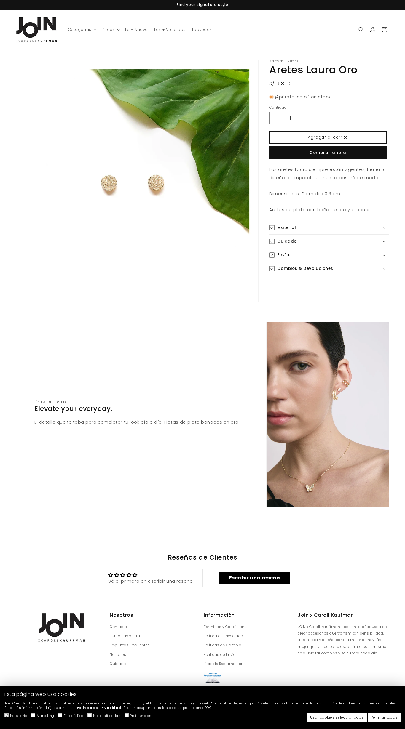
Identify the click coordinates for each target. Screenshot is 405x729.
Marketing (45, 715)
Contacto (118, 626)
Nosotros (118, 654)
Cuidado (118, 663)
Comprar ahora (328, 153)
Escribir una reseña (254, 577)
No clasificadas (106, 715)
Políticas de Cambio (222, 645)
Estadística (74, 715)
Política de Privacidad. (99, 707)
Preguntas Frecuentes (130, 645)
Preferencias (140, 715)
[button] (82, 29)
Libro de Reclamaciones (226, 663)
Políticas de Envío (220, 654)
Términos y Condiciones (226, 626)
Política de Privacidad (223, 636)
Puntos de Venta (125, 636)
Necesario (18, 715)
